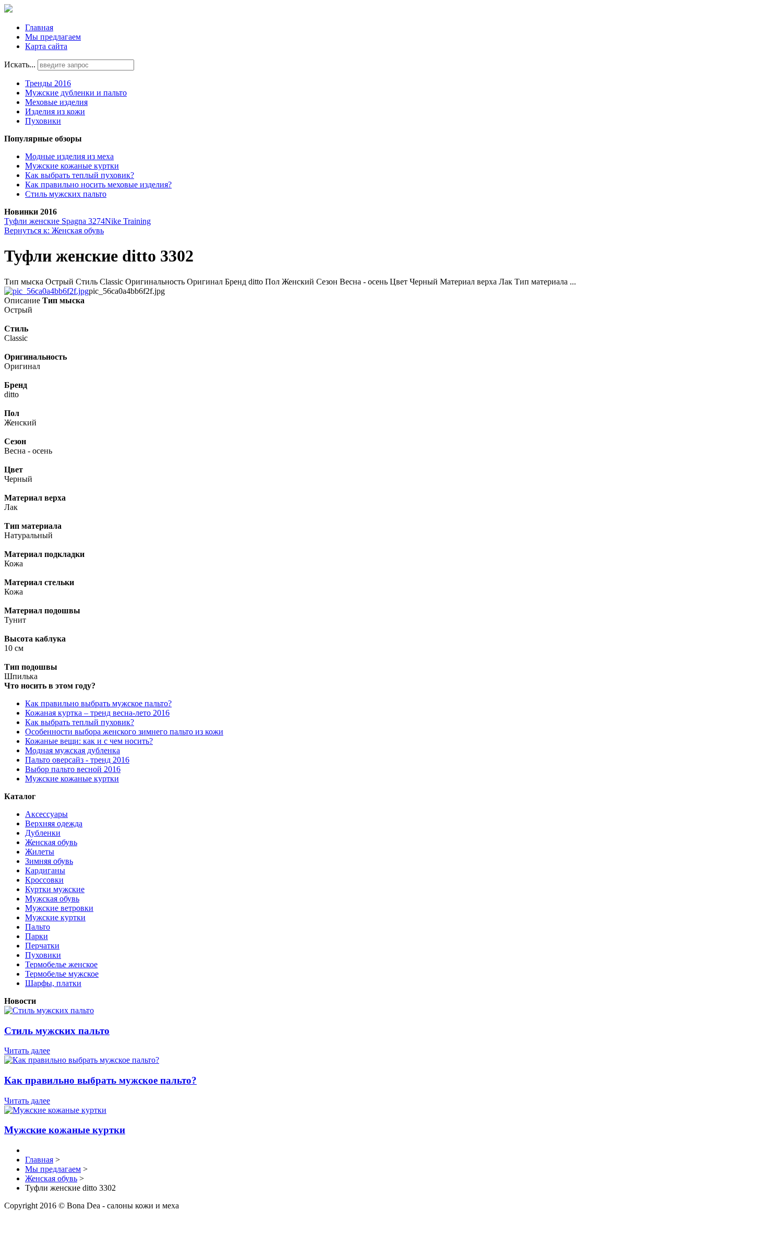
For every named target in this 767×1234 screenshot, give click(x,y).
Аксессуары (46, 814)
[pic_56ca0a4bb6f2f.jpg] (46, 291)
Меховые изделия (56, 102)
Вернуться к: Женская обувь (54, 230)
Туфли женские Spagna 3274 (54, 221)
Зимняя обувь (49, 861)
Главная (39, 27)
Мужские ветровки (59, 908)
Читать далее (27, 1050)
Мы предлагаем (53, 36)
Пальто (37, 926)
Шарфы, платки (53, 983)
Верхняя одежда (53, 823)
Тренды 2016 (48, 83)
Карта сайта (46, 46)
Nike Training (128, 221)
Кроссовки (44, 879)
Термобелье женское (61, 964)
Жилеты (39, 851)
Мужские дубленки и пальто (76, 92)
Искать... (19, 64)
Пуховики (43, 120)
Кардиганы (45, 870)
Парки (36, 936)
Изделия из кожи (55, 111)
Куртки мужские (55, 889)
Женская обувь (51, 842)
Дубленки (43, 832)
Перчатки (42, 945)
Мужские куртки (55, 917)
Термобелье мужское (62, 973)
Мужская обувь (52, 898)
